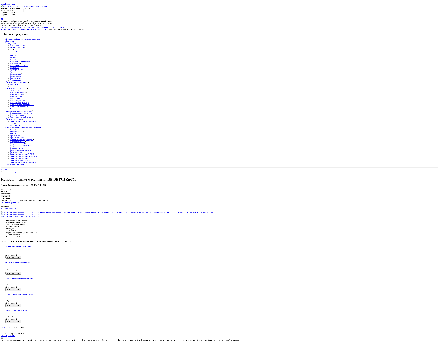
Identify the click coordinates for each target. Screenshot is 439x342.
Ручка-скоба (14, 68)
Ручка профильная (17, 47)
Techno (12, 53)
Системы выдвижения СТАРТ (22, 158)
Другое (13, 133)
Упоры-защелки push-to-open (21, 117)
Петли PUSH (15, 99)
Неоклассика (15, 64)
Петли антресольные (18, 101)
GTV (12, 86)
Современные (15, 78)
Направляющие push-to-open (21, 113)
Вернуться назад (9, 172)
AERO (12, 129)
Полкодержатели (16, 148)
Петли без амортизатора (19, 103)
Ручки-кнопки (15, 74)
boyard (4, 169)
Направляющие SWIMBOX (21, 146)
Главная (4, 336)
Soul (11, 49)
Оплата (53, 27)
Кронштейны (15, 136)
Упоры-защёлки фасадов (15, 164)
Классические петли (18, 92)
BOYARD (14, 84)
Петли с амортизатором (19, 107)
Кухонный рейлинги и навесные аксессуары (22, 39)
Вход (3, 4)
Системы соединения (13, 119)
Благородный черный (18, 45)
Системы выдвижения (21, 29)
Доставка (46, 27)
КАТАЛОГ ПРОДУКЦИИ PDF (13, 27)
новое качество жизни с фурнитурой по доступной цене (25, 6)
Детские (13, 55)
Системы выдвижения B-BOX (22, 154)
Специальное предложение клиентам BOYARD (24, 127)
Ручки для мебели (17, 152)
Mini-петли (14, 90)
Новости (39, 27)
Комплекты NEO (16, 96)
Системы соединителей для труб (23, 121)
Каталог (7, 29)
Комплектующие (16, 94)
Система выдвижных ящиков (16, 82)
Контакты (61, 27)
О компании (30, 27)
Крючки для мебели (17, 138)
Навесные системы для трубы (21, 140)
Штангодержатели (17, 125)
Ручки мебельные (12, 43)
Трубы (12, 123)
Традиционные (16, 80)
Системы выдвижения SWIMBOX (23, 156)
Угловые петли (16, 109)
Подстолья (9, 41)
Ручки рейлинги (16, 70)
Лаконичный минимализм (20, 62)
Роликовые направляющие (20, 150)
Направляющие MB (17, 144)
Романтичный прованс (19, 66)
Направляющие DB (38, 29)
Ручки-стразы (15, 76)
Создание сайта (7, 328)
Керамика (14, 57)
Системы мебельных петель (16, 88)
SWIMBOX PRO (16, 131)
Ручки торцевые (16, 72)
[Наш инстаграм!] (2, 338)
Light (17, 51)
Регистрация (10, 4)
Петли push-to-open (17, 115)
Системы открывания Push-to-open (18, 111)
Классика (13, 59)
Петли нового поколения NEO (22, 105)
